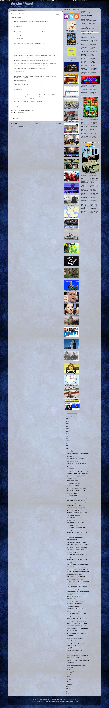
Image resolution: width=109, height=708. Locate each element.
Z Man (91, 73)
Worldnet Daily (93, 72)
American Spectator (85, 40)
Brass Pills (83, 86)
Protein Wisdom (93, 59)
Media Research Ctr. (94, 132)
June (68, 676)
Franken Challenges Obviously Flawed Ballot (76, 527)
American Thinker (84, 41)
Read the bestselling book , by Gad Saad (72, 57)
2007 (67, 686)
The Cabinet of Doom (71, 635)
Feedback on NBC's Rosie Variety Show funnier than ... (78, 458)
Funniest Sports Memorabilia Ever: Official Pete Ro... (77, 465)
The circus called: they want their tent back (75, 561)
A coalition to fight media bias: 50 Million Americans (77, 596)
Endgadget (83, 208)
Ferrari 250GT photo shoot (72, 562)
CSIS (82, 178)
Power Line (83, 68)
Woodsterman (83, 137)
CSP (82, 179)
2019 (67, 430)
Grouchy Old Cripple (85, 127)
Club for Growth (93, 89)
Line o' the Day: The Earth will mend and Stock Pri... (77, 643)
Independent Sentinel (94, 45)
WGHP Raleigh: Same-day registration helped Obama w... (78, 564)
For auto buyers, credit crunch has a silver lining (76, 503)
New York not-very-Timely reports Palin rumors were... (77, 569)
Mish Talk (92, 93)
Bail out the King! (70, 530)
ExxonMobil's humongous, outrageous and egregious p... (78, 660)
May (68, 677)
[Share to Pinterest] (24, 112)
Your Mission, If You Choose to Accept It (74, 603)
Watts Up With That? (94, 186)
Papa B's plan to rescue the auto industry (75, 537)
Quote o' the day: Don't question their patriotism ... (76, 463)
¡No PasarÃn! (83, 193)
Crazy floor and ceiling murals (73, 584)
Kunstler (91, 48)
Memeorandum (93, 133)
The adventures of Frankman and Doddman (75, 549)
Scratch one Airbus (70, 535)
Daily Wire (92, 41)
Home (36, 123)
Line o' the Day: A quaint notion (73, 572)
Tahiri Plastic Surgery (94, 211)
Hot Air (82, 59)
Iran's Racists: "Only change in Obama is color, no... (77, 618)
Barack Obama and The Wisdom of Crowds (75, 522)
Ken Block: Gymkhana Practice (73, 485)
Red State (92, 61)
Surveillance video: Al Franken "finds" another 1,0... (77, 621)
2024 (67, 421)
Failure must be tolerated (72, 556)
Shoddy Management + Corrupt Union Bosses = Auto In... (78, 581)
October (68, 669)
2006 (67, 688)
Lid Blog (91, 54)
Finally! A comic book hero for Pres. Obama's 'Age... (77, 502)
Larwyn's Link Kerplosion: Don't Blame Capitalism (77, 559)
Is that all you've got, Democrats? (73, 606)
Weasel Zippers (84, 73)
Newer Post (14, 123)
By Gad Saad (72, 31)
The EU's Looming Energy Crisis (80, 0)
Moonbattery (92, 55)
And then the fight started (72, 493)
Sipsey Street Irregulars (94, 193)
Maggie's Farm (84, 200)
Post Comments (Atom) (21, 126)
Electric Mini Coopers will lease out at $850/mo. (76, 608)
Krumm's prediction (70, 662)
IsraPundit (83, 181)
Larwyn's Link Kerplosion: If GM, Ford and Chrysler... (77, 532)
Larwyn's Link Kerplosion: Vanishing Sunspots (76, 505)
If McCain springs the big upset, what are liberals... (77, 665)
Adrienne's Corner (84, 190)
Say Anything (92, 62)
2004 (67, 691)
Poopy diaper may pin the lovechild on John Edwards (77, 631)
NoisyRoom (92, 57)
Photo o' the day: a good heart (73, 616)
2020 (67, 428)
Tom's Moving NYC (93, 209)
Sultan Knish (92, 65)
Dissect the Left (84, 197)
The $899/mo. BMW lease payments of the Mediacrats (77, 628)
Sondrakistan (92, 196)
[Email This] (18, 112)
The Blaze (83, 43)
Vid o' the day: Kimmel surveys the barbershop (76, 507)
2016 (67, 435)
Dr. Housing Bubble (93, 90)
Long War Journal (84, 182)
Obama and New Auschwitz (86, 19)
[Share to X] (21, 112)
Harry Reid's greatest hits (72, 545)
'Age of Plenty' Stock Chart (72, 630)
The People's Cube (84, 136)
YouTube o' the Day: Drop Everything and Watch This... (78, 544)
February (69, 682)
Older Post (58, 123)
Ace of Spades (84, 37)
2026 (67, 418)
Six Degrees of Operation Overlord (74, 483)
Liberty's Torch (93, 52)
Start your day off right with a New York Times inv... (77, 513)
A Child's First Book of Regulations (87, 31)
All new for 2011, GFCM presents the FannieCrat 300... (78, 473)
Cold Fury (83, 196)
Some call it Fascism (71, 520)
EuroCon (83, 52)
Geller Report (83, 58)
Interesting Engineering (85, 209)
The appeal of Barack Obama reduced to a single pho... (78, 655)
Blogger (74, 699)
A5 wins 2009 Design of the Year (73, 525)
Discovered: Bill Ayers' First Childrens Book (75, 534)
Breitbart (82, 44)
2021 (67, 426)
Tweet (57, 14)
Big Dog (82, 194)
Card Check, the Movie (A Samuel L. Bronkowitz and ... (78, 453)
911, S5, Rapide (70, 667)
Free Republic (83, 54)
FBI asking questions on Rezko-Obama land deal (76, 647)
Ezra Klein (92, 125)
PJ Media (83, 66)
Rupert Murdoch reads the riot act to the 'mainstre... (77, 542)
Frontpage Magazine (85, 55)
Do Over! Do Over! (70, 648)
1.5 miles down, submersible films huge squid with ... (77, 476)
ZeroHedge (92, 95)
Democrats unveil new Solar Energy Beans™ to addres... (78, 471)
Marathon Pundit (93, 190)
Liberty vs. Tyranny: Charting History (87, 17)
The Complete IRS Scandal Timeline (87, 28)
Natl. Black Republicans (94, 191)
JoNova (91, 181)
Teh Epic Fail (69, 594)
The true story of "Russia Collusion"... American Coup (72, 44)
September (69, 671)
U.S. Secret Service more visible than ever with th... (77, 615)
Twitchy (82, 93)
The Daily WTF (84, 207)
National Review (84, 65)
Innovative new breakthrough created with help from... (77, 508)
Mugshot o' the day (70, 566)
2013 (67, 440)
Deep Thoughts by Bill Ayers (72, 461)
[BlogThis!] (20, 112)
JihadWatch (92, 129)
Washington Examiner (85, 72)
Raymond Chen (84, 205)
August (68, 672)
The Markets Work (93, 68)
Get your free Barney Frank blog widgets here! (76, 576)
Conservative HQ (93, 40)
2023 (67, 423)
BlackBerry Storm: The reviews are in (74, 515)
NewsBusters (92, 136)
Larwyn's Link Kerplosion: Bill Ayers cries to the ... (76, 599)
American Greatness (85, 38)
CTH (82, 48)
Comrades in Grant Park (71, 645)
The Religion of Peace (85, 186)
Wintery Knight (93, 200)
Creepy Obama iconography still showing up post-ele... (78, 625)
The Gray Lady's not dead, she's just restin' (75, 579)
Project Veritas (84, 92)
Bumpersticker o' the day (72, 640)
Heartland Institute (93, 179)
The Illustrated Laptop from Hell (86, 15)
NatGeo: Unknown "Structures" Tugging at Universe (77, 620)
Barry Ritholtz (92, 86)
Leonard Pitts (92, 130)
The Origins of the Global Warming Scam (88, 20)
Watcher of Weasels (94, 198)
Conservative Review (85, 47)
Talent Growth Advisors (94, 212)
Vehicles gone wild (70, 456)
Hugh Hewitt (83, 61)
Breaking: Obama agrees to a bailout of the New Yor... (77, 586)
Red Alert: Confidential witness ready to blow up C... (77, 498)
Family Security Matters (85, 198)
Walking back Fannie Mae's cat (73, 552)
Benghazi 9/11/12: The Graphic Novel (88, 23)
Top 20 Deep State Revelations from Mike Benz (46, 0)
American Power (84, 191)
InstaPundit (83, 62)
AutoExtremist (83, 204)
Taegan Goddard (93, 122)
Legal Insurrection (93, 51)
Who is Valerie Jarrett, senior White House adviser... (77, 554)
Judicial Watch (84, 89)
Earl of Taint (83, 125)
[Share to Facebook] (23, 112)
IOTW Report (92, 47)
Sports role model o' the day (72, 652)
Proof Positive (83, 133)
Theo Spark (92, 197)
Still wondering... (70, 557)
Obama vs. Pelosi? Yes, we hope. (73, 611)
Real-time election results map (73, 657)
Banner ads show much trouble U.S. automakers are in (78, 571)
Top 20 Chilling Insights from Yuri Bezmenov (9, 0)
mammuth (65, 699)
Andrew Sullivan (93, 123)
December (69, 450)
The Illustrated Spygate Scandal (87, 14)
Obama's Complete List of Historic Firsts (88, 27)
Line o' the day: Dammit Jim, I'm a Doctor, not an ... (77, 633)
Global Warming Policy (94, 178)
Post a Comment (16, 118)
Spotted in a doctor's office (72, 653)
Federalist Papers (93, 126)
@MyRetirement (93, 208)
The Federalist (84, 69)
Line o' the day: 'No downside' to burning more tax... (77, 547)
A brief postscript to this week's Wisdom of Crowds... (77, 512)
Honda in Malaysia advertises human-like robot (76, 567)
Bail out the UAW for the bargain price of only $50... (77, 500)
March (68, 681)
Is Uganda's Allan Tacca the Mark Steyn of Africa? (76, 613)
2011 (67, 443)
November (69, 451)
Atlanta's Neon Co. (93, 204)
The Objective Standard (94, 66)
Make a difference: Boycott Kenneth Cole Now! (76, 604)
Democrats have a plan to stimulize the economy (76, 481)
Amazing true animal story (72, 495)
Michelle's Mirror (84, 132)
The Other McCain (93, 69)
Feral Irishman (84, 126)
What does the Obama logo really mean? (75, 529)
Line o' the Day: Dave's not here (73, 510)
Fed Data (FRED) (93, 92)
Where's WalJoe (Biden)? (72, 454)
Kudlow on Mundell (70, 468)
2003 (67, 693)
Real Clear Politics (93, 137)
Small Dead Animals (94, 194)
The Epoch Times (84, 51)
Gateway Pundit (84, 57)
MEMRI (91, 134)
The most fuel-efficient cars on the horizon (75, 638)
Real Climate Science (94, 185)
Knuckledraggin (84, 130)
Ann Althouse (92, 37)
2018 (67, 431)
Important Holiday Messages (72, 480)
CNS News (83, 45)
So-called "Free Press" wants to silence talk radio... (77, 488)
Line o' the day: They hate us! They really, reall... (76, 475)
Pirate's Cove (92, 58)
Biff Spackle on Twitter (94, 205)
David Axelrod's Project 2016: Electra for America (76, 601)
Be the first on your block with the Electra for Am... (76, 593)
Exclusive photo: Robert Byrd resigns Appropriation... (77, 623)
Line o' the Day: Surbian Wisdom (73, 497)
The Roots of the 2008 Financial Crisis (88, 24)
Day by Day (83, 123)
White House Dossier (85, 95)
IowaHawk (83, 129)
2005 (67, 690)
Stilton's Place (83, 134)
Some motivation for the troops (73, 658)
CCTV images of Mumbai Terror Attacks (74, 466)
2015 (67, 436)
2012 (67, 441)
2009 (67, 446)
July (68, 674)
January (68, 684)
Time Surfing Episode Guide (86, 12)
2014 (67, 438)
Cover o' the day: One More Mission (74, 663)
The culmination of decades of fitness (74, 574)
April (68, 679)
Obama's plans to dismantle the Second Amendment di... (78, 591)
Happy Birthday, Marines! (72, 598)
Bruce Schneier (84, 212)
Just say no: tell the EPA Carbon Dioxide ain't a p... (77, 490)
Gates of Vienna (93, 44)
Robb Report (83, 211)
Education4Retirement (94, 207)
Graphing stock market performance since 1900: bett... (77, 588)
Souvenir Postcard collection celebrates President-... (77, 626)
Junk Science (92, 182)
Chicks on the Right (94, 38)
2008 (67, 448)
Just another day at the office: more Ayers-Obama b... (77, 540)
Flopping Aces (93, 43)
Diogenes (83, 122)
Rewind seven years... (71, 517)
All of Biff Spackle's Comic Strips (72, 410)
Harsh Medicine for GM (71, 478)
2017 (67, 433)
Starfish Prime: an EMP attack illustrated (75, 486)
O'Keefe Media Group (85, 90)
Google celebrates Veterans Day (73, 589)
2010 (67, 445)
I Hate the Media (93, 127)
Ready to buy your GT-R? (72, 470)
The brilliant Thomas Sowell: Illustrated (74, 650)
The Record (83, 185)
